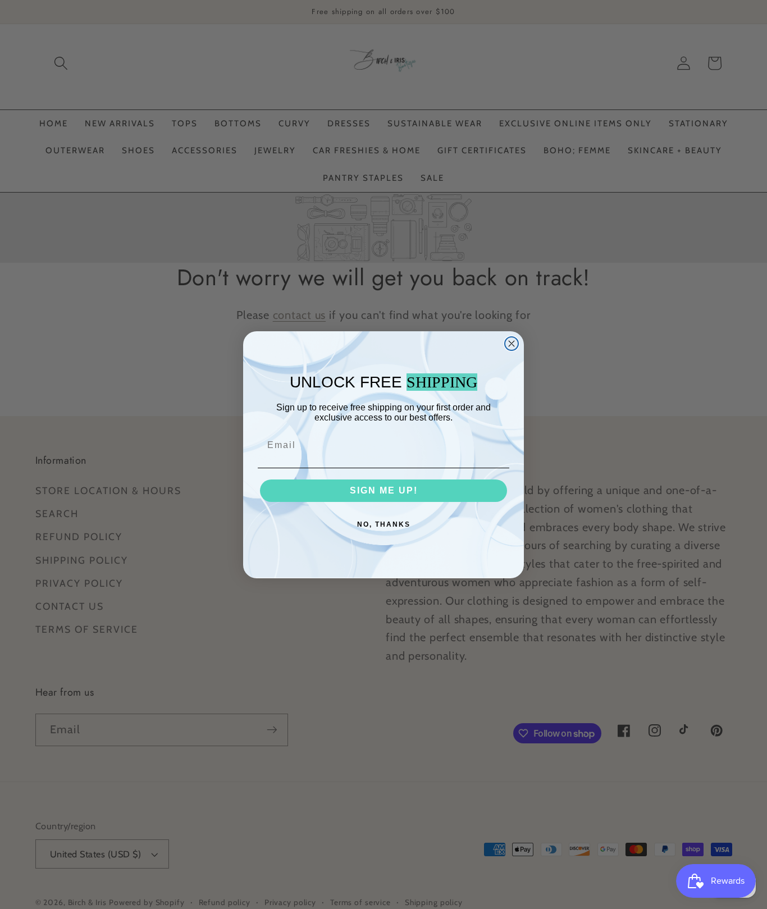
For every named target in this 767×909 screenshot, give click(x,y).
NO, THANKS (383, 524)
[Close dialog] (511, 343)
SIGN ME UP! (384, 490)
